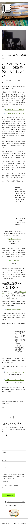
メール (4, 460)
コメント (5, 435)
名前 (4, 453)
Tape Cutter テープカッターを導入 (15, 502)
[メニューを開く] (3, 23)
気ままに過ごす (10, 16)
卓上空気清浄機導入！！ (13, 506)
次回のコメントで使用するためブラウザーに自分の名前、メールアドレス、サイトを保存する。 (14, 476)
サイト (4, 467)
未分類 (21, 401)
